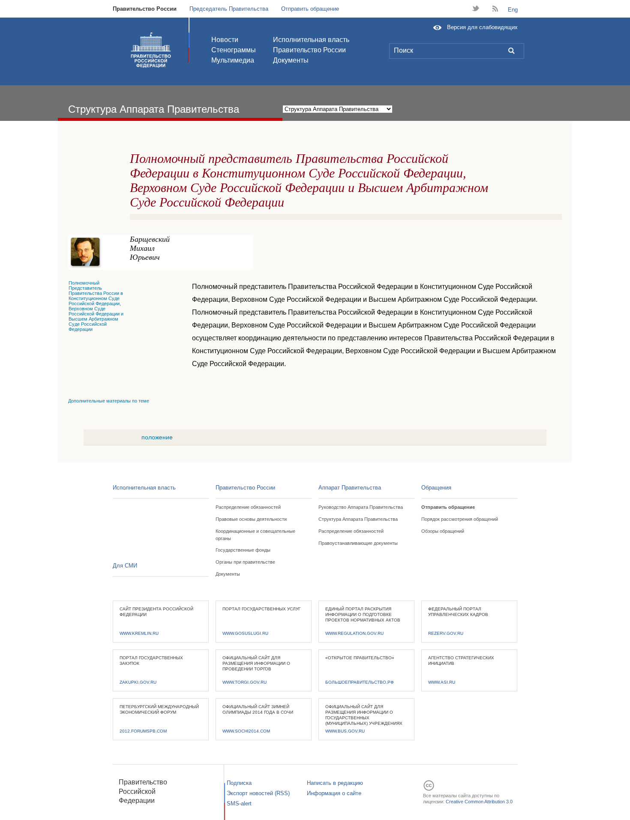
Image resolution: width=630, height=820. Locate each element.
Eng (513, 9)
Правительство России (145, 9)
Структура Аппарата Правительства (358, 519)
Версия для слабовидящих (482, 27)
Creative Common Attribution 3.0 (479, 801)
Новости (224, 39)
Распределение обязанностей (248, 507)
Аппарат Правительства (349, 487)
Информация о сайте (334, 793)
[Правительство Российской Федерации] (150, 50)
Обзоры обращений (442, 531)
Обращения (436, 487)
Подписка (239, 783)
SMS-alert (239, 803)
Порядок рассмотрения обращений (459, 519)
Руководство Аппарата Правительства (360, 507)
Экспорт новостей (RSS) (258, 793)
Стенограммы (233, 50)
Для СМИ (125, 565)
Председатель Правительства (228, 9)
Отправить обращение (310, 9)
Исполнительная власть (311, 39)
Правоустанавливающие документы (358, 543)
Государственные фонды (243, 550)
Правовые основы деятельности (251, 519)
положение (157, 437)
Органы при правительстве (245, 562)
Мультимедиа (232, 60)
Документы (291, 60)
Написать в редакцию (335, 783)
